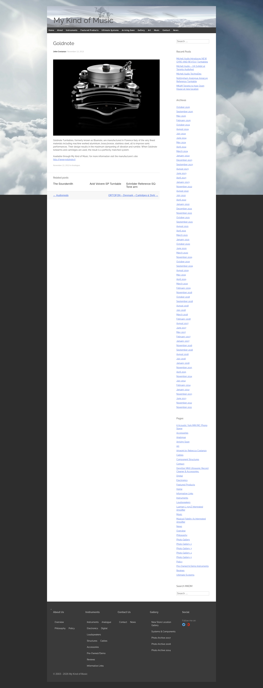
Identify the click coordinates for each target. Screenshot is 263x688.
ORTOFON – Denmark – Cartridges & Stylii (133, 195)
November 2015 (184, 367)
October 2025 (183, 107)
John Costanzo (59, 52)
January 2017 (182, 341)
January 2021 (182, 239)
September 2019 (184, 266)
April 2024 (181, 147)
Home (51, 30)
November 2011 (184, 407)
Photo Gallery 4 (184, 553)
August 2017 (182, 323)
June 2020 (181, 248)
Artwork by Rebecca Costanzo (191, 450)
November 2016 (184, 345)
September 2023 (184, 164)
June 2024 (181, 138)
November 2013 (184, 394)
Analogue (76, 165)
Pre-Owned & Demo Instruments (192, 566)
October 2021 (183, 217)
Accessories (182, 433)
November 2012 (184, 403)
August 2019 (182, 270)
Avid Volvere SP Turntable (105, 184)
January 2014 (182, 389)
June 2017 (181, 328)
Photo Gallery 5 (184, 557)
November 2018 (184, 292)
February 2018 (183, 319)
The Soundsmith (63, 184)
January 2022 (182, 204)
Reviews (180, 570)
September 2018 (184, 301)
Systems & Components (163, 631)
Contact (166, 30)
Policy (179, 561)
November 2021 (184, 213)
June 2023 (181, 173)
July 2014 (181, 381)
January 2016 (182, 363)
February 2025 (183, 120)
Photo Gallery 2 (184, 544)
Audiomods (60, 195)
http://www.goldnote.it (64, 159)
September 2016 (184, 350)
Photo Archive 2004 (161, 650)
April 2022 (181, 200)
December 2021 (184, 208)
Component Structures (187, 459)
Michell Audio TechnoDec (189, 74)
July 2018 (181, 310)
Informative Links (184, 493)
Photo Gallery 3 (184, 548)
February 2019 (183, 288)
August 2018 (182, 306)
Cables (179, 455)
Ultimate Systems (110, 30)
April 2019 (181, 279)
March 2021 (182, 235)
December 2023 (184, 160)
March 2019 (182, 283)
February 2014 (183, 385)
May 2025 (181, 116)
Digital (179, 476)
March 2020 (182, 253)
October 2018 (183, 297)
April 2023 (181, 178)
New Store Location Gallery (161, 624)
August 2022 (182, 191)
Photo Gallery (183, 539)
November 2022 (184, 186)
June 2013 (181, 398)
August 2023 (182, 169)
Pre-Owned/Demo (96, 653)
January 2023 (182, 182)
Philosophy (181, 535)
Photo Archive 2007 (161, 638)
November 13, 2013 (75, 52)
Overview (181, 531)
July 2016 (181, 358)
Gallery (141, 30)
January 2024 (183, 155)
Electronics (182, 480)
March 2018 (182, 314)
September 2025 (184, 111)
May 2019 (181, 275)
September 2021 (184, 222)
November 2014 (184, 376)
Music (157, 30)
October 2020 (183, 244)
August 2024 (182, 129)
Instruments (71, 30)
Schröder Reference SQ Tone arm (140, 185)
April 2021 (181, 230)
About (60, 30)
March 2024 (182, 151)
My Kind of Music (83, 20)
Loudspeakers (183, 502)
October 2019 (183, 261)
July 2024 (181, 133)
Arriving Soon (128, 30)
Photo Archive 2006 (161, 644)
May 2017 (181, 332)
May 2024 (181, 142)
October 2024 (183, 125)
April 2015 (181, 372)
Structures (92, 641)
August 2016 (182, 354)
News (175, 30)
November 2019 (184, 257)
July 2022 (181, 195)
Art (149, 30)
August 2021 (182, 226)
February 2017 (183, 336)
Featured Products (89, 30)
